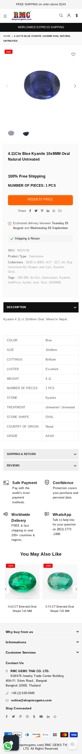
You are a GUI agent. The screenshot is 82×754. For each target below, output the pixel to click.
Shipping (21, 238)
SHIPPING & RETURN (21, 454)
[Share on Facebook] (30, 211)
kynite (27, 282)
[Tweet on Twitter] (36, 211)
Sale (8, 51)
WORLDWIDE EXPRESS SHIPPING (41, 27)
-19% (10, 565)
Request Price (40, 199)
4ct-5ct (35, 277)
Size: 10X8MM (51, 282)
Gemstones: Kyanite (56, 277)
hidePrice (14, 282)
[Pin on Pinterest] (42, 211)
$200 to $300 (35, 262)
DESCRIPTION (16, 307)
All (63, 262)
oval (36, 282)
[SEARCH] (61, 15)
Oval (11, 271)
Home (6, 36)
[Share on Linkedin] (48, 211)
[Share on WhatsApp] (54, 211)
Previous (6, 86)
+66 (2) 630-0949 (22, 693)
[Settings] (76, 15)
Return (35, 238)
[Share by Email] (60, 211)
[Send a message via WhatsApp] (7, 746)
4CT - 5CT (53, 262)
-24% (48, 565)
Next (75, 86)
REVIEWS (13, 465)
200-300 (23, 277)
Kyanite (59, 267)
